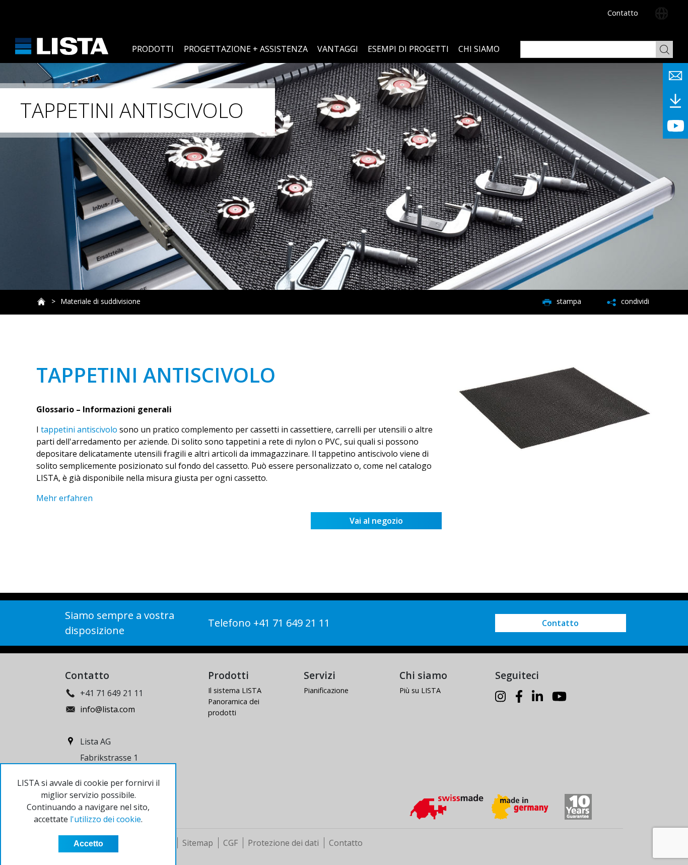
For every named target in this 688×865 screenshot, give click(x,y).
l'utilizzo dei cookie (105, 819)
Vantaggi (337, 48)
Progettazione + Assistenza (246, 48)
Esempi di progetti (408, 48)
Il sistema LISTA (234, 690)
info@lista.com (107, 709)
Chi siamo (479, 48)
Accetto (88, 843)
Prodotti (153, 48)
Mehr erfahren (64, 498)
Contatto (622, 13)
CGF (230, 842)
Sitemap (197, 842)
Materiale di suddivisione (100, 301)
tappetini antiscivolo (79, 429)
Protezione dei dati (283, 842)
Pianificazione (326, 690)
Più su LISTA (420, 690)
